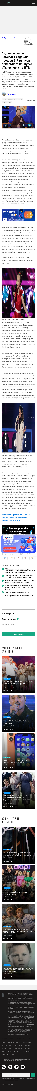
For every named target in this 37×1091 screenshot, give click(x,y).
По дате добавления (9, 619)
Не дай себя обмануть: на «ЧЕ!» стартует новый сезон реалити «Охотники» (19, 581)
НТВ (4, 102)
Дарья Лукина (11, 94)
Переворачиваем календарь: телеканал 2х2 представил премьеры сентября (19, 576)
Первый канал (6, 1042)
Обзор (4, 99)
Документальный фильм (20, 1039)
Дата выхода (11, 99)
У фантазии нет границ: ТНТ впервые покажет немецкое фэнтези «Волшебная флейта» (19, 587)
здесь (26, 1085)
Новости (9, 102)
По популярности (8, 624)
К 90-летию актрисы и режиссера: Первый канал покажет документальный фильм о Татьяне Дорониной (20, 570)
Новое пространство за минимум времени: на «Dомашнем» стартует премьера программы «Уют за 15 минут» (19, 593)
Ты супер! (19, 99)
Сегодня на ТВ (6, 1039)
